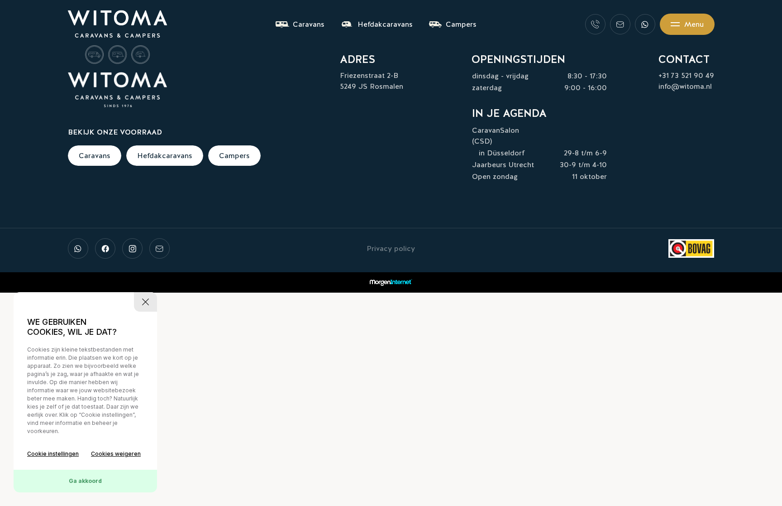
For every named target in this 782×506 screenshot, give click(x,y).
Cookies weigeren (116, 453)
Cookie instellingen (53, 453)
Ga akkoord (85, 480)
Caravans (308, 24)
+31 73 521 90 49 (686, 75)
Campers (461, 24)
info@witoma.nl (685, 86)
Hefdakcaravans (385, 24)
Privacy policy (391, 248)
